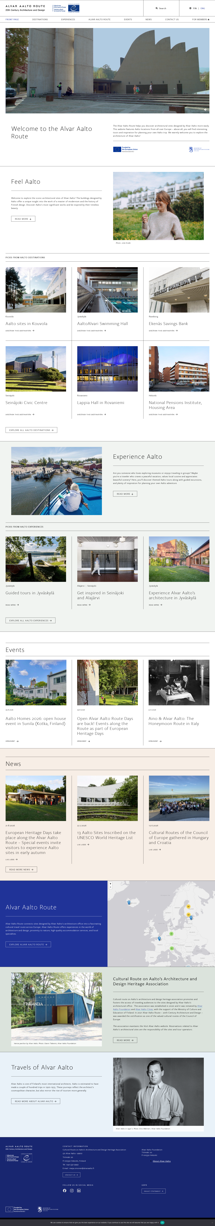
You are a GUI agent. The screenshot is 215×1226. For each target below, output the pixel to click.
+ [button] (110, 883)
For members (199, 19)
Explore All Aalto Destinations (29, 430)
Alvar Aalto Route (100, 19)
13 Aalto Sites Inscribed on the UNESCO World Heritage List (106, 835)
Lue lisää (12, 859)
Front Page (12, 19)
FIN (195, 8)
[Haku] (161, 8)
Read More (21, 218)
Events (128, 19)
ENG (203, 8)
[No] (212, 1223)
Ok (162, 1222)
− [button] (110, 887)
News (149, 19)
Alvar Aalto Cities (144, 1009)
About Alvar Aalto (162, 1160)
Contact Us (172, 19)
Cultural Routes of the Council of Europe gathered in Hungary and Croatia (179, 837)
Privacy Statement (152, 1191)
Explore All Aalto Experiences (28, 620)
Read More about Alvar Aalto (34, 1101)
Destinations (40, 19)
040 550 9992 (72, 1164)
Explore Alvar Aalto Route (26, 944)
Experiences (68, 19)
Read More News (19, 869)
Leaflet (188, 966)
